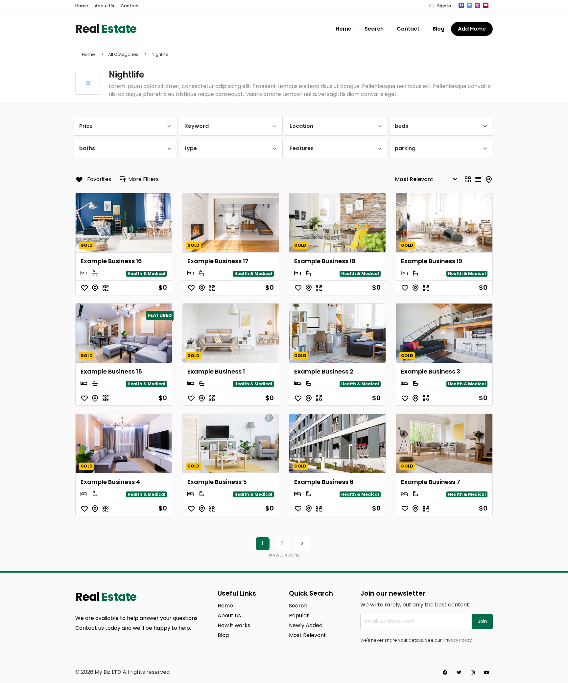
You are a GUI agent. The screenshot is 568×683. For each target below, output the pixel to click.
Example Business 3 (430, 371)
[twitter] (469, 5)
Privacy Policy (457, 640)
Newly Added (305, 625)
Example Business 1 (216, 371)
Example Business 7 (430, 482)
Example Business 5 (217, 482)
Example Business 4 (110, 482)
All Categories (123, 54)
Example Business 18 (325, 261)
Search (374, 29)
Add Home (472, 29)
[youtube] (485, 5)
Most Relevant (307, 635)
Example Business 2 (323, 371)
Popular (299, 615)
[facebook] (461, 5)
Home (81, 6)
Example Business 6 (324, 482)
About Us (104, 6)
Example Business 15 (111, 371)
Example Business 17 (217, 261)
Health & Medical (146, 273)
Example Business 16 (111, 261)
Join (482, 621)
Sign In (444, 6)
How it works (234, 625)
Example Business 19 (431, 261)
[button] (430, 6)
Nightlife (160, 54)
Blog (438, 29)
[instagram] (477, 5)
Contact (130, 6)
